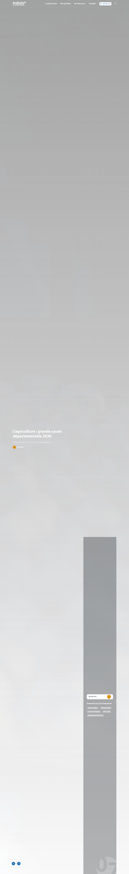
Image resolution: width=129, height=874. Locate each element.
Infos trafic (106, 711)
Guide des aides (106, 3)
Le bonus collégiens (94, 711)
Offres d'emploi (92, 708)
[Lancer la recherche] (109, 697)
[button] (115, 4)
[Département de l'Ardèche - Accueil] (19, 4)
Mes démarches (79, 3)
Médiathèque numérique (95, 715)
